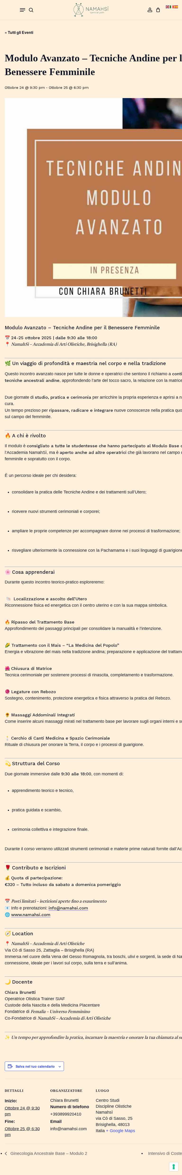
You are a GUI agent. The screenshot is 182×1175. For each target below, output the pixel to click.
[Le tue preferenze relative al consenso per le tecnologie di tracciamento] (173, 1166)
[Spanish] (176, 6)
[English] (168, 6)
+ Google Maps (120, 1130)
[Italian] (172, 6)
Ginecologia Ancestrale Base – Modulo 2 (48, 1153)
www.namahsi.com (30, 914)
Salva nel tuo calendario (35, 1066)
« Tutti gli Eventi (19, 32)
